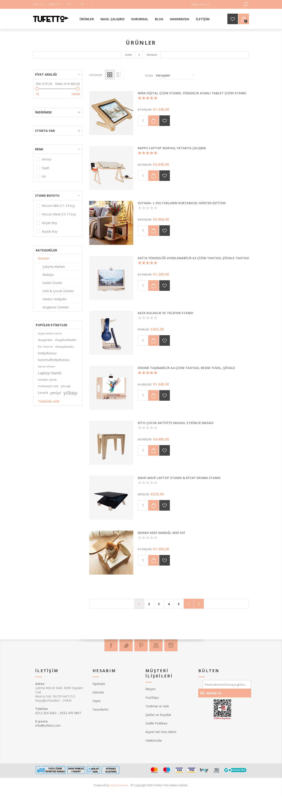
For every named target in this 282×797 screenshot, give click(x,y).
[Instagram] (171, 645)
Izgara (110, 75)
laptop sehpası (46, 366)
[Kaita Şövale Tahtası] (111, 278)
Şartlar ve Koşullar (158, 715)
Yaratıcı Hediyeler (54, 299)
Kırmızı (46, 159)
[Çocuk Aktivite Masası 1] (111, 443)
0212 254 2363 (45, 713)
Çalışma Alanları (53, 266)
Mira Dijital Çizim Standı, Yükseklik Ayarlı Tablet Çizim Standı (192, 93)
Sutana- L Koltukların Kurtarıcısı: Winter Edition (182, 203)
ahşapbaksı (45, 340)
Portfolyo (152, 697)
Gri (44, 176)
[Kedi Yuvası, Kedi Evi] (111, 553)
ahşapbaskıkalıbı (65, 340)
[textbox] (215, 4)
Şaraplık (43, 393)
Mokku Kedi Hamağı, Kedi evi (161, 533)
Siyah (45, 168)
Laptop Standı (50, 372)
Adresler (98, 692)
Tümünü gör (48, 401)
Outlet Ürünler (52, 283)
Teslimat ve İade (157, 706)
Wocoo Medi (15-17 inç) (59, 214)
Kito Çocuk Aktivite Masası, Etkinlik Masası (175, 423)
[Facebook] (111, 645)
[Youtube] (156, 645)
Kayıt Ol (38, 4)
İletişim (150, 689)
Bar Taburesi (45, 346)
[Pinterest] (141, 645)
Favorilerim (100, 709)
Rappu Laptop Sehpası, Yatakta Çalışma (172, 148)
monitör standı (47, 379)
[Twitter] (126, 645)
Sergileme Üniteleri (55, 307)
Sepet (97, 701)
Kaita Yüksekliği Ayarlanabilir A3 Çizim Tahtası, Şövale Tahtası (193, 258)
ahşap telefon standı (50, 333)
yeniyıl (55, 392)
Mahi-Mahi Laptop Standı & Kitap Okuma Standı (179, 478)
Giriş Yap (54, 4)
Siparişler (99, 684)
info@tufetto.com (48, 725)
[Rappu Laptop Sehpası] (111, 168)
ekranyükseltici (64, 346)
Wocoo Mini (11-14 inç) (58, 206)
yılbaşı (70, 393)
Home (128, 54)
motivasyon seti (48, 386)
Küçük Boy (49, 223)
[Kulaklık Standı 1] (111, 333)
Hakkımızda (153, 740)
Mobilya (48, 275)
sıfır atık (65, 386)
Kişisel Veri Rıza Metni (160, 732)
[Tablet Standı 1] (111, 498)
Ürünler (44, 258)
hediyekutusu (47, 353)
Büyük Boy (49, 231)
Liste (119, 75)
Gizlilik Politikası (156, 723)
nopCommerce (118, 785)
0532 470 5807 (70, 713)
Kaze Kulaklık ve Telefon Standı (165, 313)
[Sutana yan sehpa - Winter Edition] (111, 223)
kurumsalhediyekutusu (54, 360)
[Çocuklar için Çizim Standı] (111, 388)
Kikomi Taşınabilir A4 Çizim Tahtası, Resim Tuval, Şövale (186, 368)
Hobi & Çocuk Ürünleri (58, 291)
